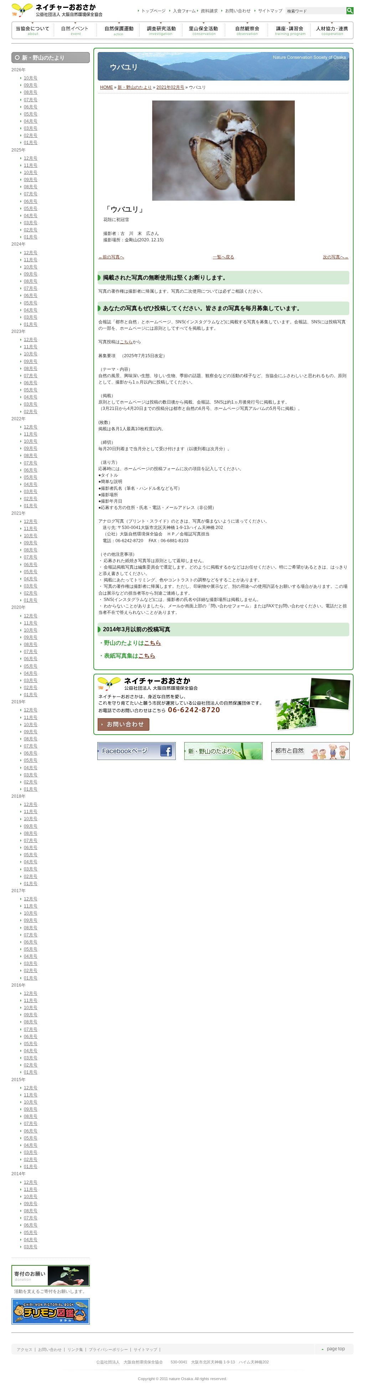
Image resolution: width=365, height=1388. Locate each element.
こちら (126, 341)
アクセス (24, 1350)
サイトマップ (145, 1350)
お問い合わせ (50, 1350)
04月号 (30, 121)
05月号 (30, 114)
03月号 (30, 128)
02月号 (30, 135)
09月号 (30, 85)
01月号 (30, 142)
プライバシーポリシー (108, 1350)
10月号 (30, 78)
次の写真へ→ (336, 257)
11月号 (30, 165)
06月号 (30, 106)
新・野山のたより (135, 87)
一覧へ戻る (223, 257)
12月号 (30, 158)
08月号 (30, 92)
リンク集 (75, 1350)
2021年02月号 (170, 87)
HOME (106, 87)
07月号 (30, 99)
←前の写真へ (111, 257)
